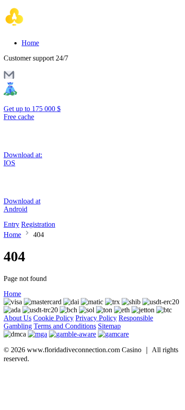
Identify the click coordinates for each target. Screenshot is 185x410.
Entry (11, 224)
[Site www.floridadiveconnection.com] (41, 27)
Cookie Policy (53, 318)
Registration (38, 224)
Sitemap (109, 326)
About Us (17, 318)
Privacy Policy (96, 318)
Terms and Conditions (65, 326)
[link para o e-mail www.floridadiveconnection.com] (9, 78)
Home (30, 43)
